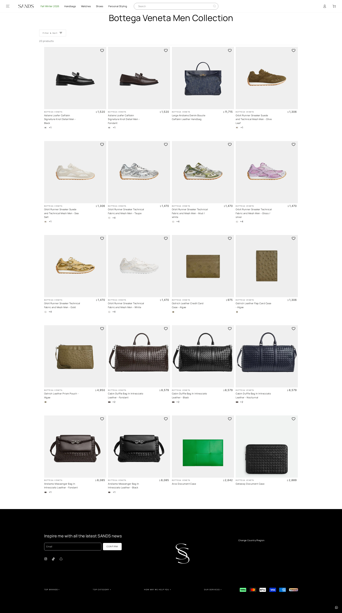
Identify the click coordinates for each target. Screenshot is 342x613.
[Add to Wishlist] (102, 50)
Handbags (70, 6)
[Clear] (211, 6)
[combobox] (173, 6)
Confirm (112, 546)
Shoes (99, 6)
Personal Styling (117, 6)
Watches (86, 6)
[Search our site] (214, 6)
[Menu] (7, 6)
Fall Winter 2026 (50, 6)
